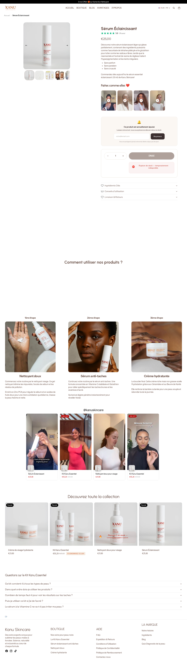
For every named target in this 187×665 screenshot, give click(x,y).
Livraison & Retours (114, 197)
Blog (144, 639)
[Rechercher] (174, 8)
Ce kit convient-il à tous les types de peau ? (28, 583)
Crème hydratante (59, 652)
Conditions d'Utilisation (106, 644)
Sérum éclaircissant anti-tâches (64, 644)
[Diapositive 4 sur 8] (59, 75)
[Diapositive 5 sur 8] (70, 75)
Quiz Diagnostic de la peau (153, 644)
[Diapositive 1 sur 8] (29, 75)
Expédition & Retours (105, 639)
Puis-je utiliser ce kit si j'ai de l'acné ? (24, 601)
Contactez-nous (103, 657)
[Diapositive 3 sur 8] (49, 75)
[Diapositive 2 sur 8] (39, 75)
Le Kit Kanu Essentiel (60, 639)
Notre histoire (148, 631)
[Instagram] (11, 650)
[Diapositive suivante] (68, 46)
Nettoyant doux (57, 648)
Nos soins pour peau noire (62, 635)
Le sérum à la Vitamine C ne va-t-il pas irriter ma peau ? (34, 606)
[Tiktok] (15, 650)
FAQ (98, 635)
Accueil (7, 15)
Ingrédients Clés (112, 185)
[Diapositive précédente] (25, 46)
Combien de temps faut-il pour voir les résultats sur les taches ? (39, 595)
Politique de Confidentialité (108, 648)
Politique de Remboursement (109, 653)
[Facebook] (6, 650)
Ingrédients (147, 635)
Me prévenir (158, 136)
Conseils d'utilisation (114, 191)
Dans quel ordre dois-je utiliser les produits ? (28, 589)
